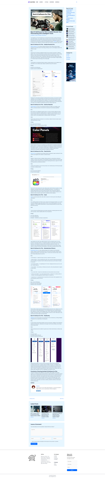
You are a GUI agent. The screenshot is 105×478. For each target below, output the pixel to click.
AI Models (68, 59)
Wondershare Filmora (34, 250)
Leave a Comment (38, 35)
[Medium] (38, 390)
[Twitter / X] (37, 390)
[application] (43, 2)
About (55, 463)
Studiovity (32, 317)
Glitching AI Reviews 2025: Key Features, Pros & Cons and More (72, 44)
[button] (76, 2)
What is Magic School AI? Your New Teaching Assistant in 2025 (71, 33)
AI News (67, 54)
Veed (31, 196)
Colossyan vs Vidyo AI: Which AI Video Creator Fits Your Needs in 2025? (57, 415)
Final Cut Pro (33, 153)
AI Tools (67, 55)
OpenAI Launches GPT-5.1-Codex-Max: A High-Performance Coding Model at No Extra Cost (72, 46)
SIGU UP (72, 470)
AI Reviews (32, 35)
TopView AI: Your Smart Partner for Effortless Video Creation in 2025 (45, 415)
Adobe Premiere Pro (34, 46)
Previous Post (31, 398)
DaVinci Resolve (33, 106)
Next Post (62, 398)
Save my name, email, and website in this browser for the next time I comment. (45, 441)
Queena (38, 386)
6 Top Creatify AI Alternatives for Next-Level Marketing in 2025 (71, 42)
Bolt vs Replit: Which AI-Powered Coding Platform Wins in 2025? (35, 414)
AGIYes (55, 41)
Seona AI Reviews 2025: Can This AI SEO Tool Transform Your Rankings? (71, 48)
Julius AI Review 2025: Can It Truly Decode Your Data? (72, 37)
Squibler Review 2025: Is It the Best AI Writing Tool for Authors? (71, 40)
